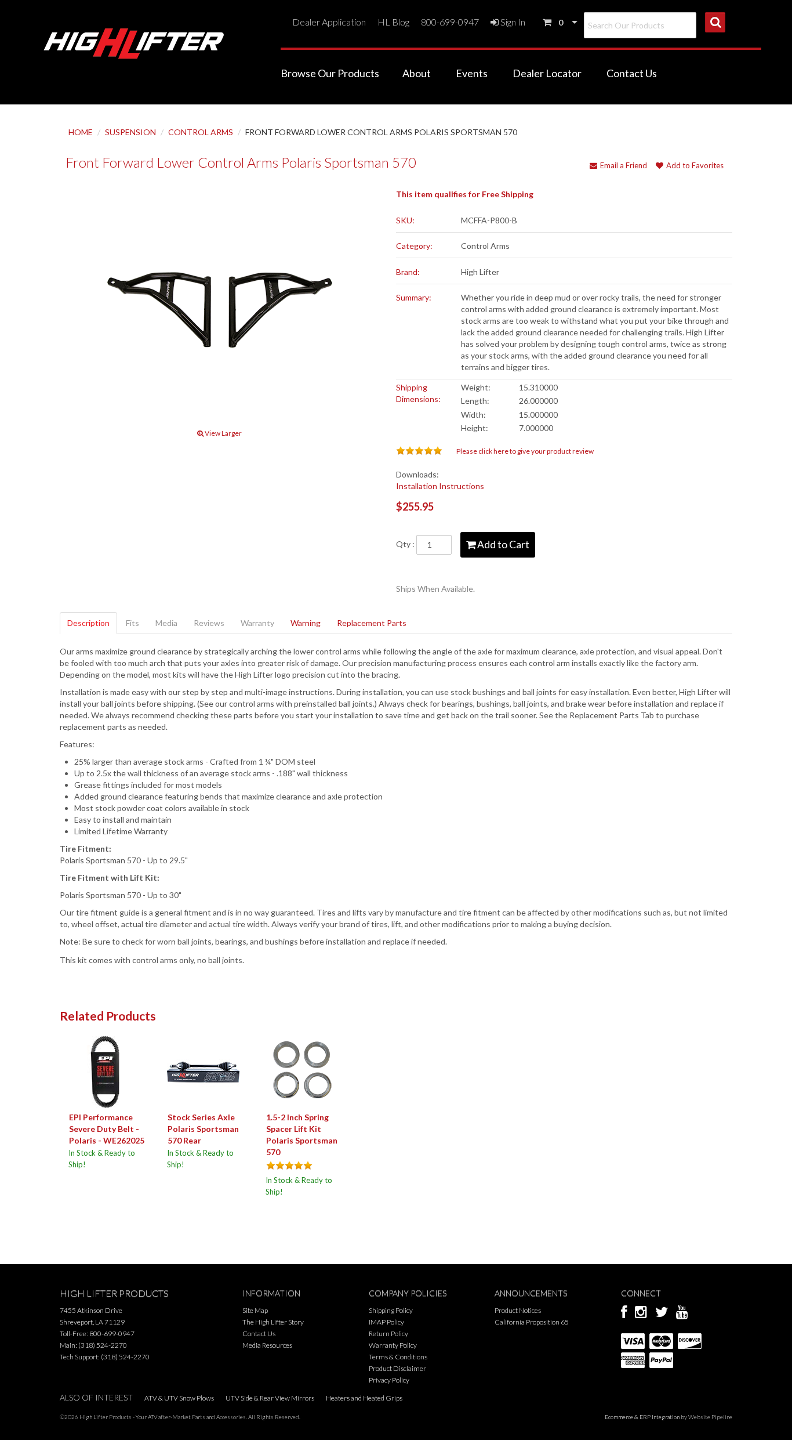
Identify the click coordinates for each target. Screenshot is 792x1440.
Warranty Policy (393, 1345)
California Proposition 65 (532, 1322)
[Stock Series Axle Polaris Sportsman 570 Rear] (203, 1071)
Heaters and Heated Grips (364, 1398)
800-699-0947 (450, 21)
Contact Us (631, 73)
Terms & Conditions (398, 1356)
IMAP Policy (386, 1322)
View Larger (223, 433)
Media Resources (267, 1345)
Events (472, 73)
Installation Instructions (440, 486)
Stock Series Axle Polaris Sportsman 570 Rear (203, 1128)
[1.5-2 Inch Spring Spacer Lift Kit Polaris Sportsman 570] (302, 1071)
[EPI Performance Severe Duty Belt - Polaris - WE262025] (104, 1071)
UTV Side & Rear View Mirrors (270, 1398)
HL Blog (393, 21)
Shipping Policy (391, 1310)
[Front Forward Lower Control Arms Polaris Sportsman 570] (220, 305)
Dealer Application (329, 21)
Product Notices (518, 1310)
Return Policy (388, 1333)
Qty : (406, 544)
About (416, 73)
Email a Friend (623, 165)
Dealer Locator (547, 73)
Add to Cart (502, 544)
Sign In (512, 21)
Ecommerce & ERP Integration (642, 1416)
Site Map (255, 1310)
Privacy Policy (389, 1380)
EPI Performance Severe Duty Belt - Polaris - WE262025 (106, 1128)
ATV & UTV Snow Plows (179, 1398)
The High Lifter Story (273, 1322)
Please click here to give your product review (525, 451)
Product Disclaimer (397, 1368)
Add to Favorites (695, 165)
